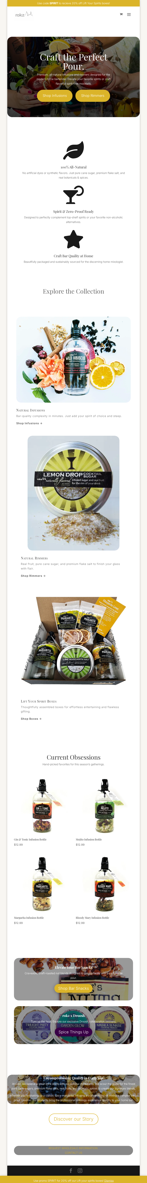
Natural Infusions (30, 410)
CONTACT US (73, 1152)
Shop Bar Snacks (73, 988)
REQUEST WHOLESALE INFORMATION (73, 1148)
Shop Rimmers (92, 96)
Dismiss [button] (109, 1180)
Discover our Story (73, 1119)
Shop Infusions (55, 96)
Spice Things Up (73, 1032)
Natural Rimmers (34, 558)
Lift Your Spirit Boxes (39, 701)
